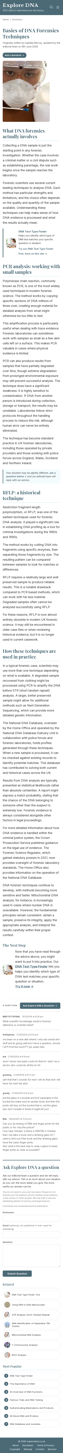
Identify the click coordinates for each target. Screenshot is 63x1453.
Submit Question (17, 1273)
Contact (40, 1449)
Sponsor (52, 1449)
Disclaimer (27, 1445)
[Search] (51, 8)
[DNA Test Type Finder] (8, 970)
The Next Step (14, 945)
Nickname (8, 1212)
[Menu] (57, 7)
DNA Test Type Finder (32, 231)
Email (27, 1227)
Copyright (15, 1449)
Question (7, 1242)
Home (6, 19)
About (15, 1445)
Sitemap (28, 1449)
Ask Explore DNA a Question (38, 1005)
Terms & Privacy (45, 1445)
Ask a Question (13, 55)
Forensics (17, 19)
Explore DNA (20, 5)
